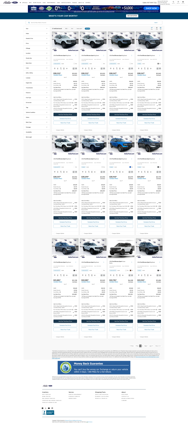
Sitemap (66, 420)
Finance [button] (74, 2)
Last (151, 346)
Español (88, 2)
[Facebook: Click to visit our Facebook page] (42, 408)
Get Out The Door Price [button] (65, 114)
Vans (58, 2)
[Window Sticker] (76, 69)
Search (156, 22)
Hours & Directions (128, 398)
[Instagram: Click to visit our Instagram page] (52, 408)
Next (146, 346)
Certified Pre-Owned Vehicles (51, 400)
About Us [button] (81, 2)
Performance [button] (51, 2)
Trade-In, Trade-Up (101, 398)
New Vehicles (46, 394)
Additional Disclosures (77, 420)
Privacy (70, 420)
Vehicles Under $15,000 (49, 402)
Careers (124, 400)
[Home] (20, 2)
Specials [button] (24, 2)
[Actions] (75, 55)
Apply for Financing (101, 394)
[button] (77, 41)
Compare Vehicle (60, 130)
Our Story (125, 394)
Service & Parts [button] (66, 2)
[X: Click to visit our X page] (45, 408)
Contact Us (125, 396)
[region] (65, 95)
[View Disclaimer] (67, 68)
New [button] (30, 2)
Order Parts (72, 398)
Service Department (75, 394)
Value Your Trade (65, 123)
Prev (137, 346)
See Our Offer (132, 15)
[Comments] (74, 69)
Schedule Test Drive (65, 118)
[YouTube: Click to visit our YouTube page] (49, 408)
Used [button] (44, 2)
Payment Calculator (102, 396)
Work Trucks (37, 2)
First (132, 346)
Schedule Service (74, 396)
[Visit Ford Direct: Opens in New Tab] (90, 421)
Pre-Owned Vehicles (48, 398)
